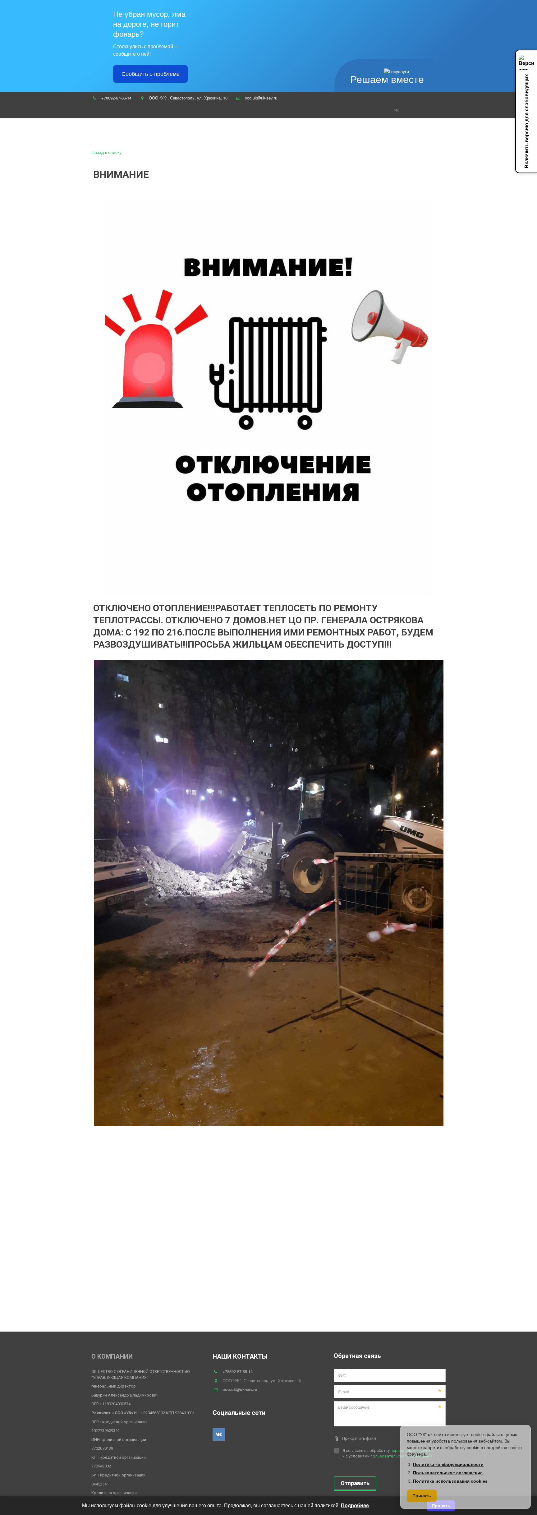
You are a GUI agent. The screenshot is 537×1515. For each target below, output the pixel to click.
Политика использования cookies (450, 1481)
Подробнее (355, 1505)
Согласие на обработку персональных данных (55, 132)
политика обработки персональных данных (156, 132)
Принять (421, 1495)
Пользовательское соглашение (241, 132)
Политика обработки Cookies (377, 132)
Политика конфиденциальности (448, 1464)
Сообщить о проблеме (151, 74)
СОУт (421, 132)
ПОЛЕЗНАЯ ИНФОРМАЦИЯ (310, 132)
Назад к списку (106, 152)
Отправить (355, 1483)
